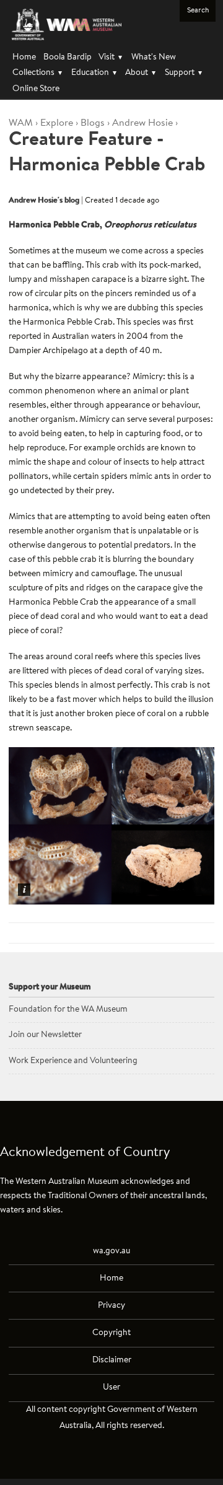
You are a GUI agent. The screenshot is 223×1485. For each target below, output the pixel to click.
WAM (21, 123)
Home (24, 57)
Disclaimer (111, 1360)
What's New (153, 57)
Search (198, 10)
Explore (56, 123)
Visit (110, 57)
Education (93, 72)
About (140, 72)
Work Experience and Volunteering (73, 1061)
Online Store (35, 89)
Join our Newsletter (45, 1035)
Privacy (111, 1305)
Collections (37, 72)
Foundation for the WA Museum (68, 1009)
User (111, 1387)
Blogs (93, 123)
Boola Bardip (67, 57)
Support (183, 72)
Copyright (111, 1333)
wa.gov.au (111, 1251)
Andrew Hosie (142, 123)
